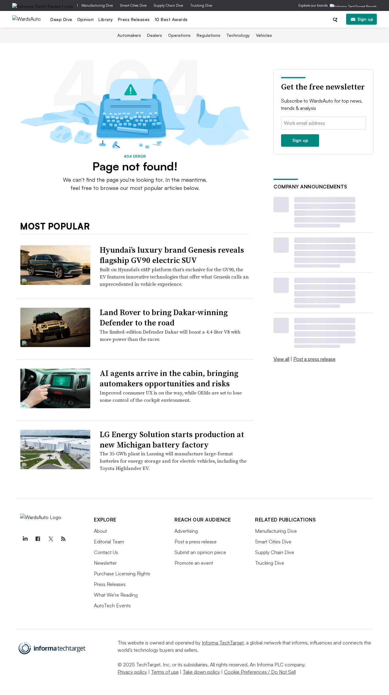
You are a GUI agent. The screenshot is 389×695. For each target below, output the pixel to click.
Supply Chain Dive (168, 5)
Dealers (154, 35)
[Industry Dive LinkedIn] (25, 538)
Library (105, 19)
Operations (179, 35)
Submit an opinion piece (200, 552)
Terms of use (165, 672)
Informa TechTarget (223, 643)
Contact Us (106, 552)
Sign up (365, 19)
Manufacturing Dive (97, 5)
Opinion (85, 19)
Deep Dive (61, 19)
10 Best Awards (171, 19)
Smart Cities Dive (133, 5)
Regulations (208, 35)
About (100, 531)
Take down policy (201, 672)
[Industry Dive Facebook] (37, 538)
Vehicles (264, 35)
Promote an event (193, 563)
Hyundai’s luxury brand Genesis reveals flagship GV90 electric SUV (172, 255)
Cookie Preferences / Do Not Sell (260, 672)
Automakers (129, 35)
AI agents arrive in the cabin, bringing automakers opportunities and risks (169, 378)
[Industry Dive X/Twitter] (50, 538)
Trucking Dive (201, 5)
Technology (238, 35)
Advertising (186, 531)
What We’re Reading (116, 595)
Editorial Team (109, 542)
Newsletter (105, 563)
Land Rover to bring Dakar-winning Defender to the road (164, 317)
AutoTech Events (112, 605)
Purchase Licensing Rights (122, 573)
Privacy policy (132, 672)
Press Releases (134, 19)
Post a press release (314, 359)
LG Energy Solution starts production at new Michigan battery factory (172, 439)
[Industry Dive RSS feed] (63, 538)
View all (281, 359)
